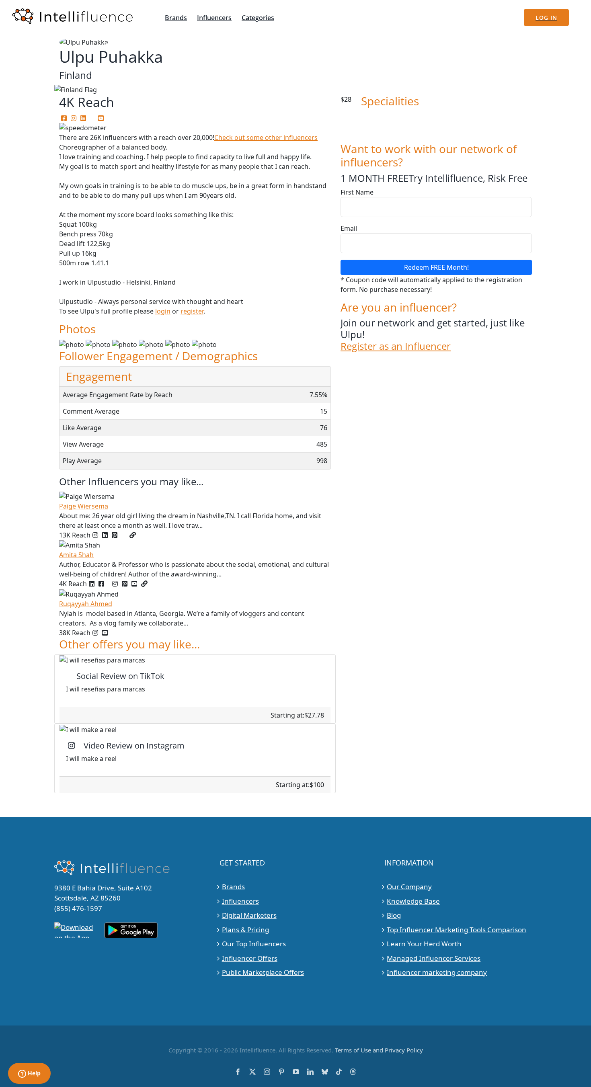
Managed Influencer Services (433, 958)
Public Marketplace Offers (263, 972)
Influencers (240, 901)
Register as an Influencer (396, 346)
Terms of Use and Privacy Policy (379, 1050)
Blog (394, 915)
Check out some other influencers (266, 137)
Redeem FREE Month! (436, 267)
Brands (233, 886)
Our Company (409, 886)
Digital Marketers (249, 915)
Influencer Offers (249, 958)
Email (349, 228)
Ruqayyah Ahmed (85, 603)
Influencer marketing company (437, 972)
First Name (357, 192)
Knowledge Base (413, 901)
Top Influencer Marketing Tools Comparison (456, 929)
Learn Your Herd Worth (424, 943)
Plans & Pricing (245, 929)
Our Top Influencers (254, 943)
